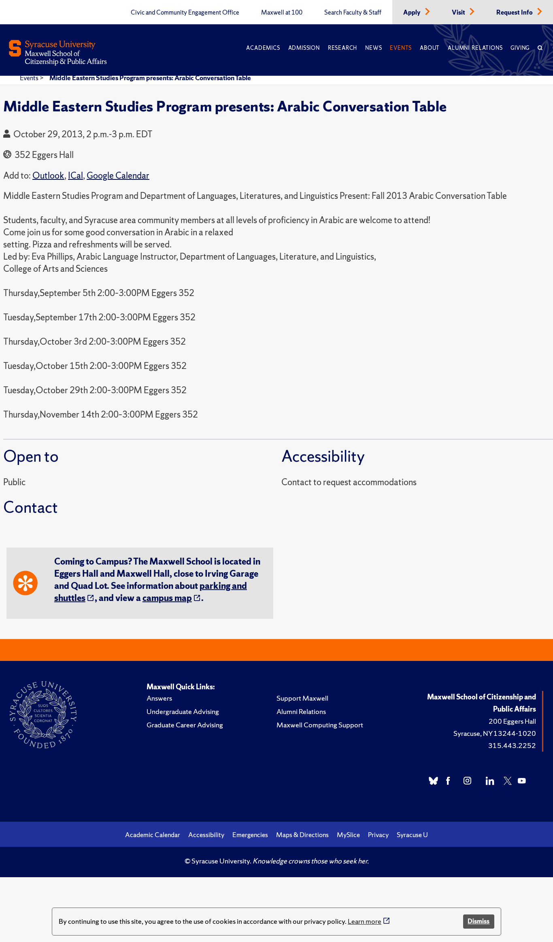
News (373, 48)
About (430, 48)
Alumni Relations (475, 48)
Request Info (515, 13)
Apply (412, 13)
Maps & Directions (302, 834)
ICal (75, 175)
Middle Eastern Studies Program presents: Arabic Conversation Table (150, 77)
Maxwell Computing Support (319, 724)
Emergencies (250, 834)
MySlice (348, 834)
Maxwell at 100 (281, 13)
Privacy (378, 834)
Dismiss (478, 921)
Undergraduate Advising (183, 711)
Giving (520, 48)
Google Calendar (118, 175)
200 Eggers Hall (512, 721)
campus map (167, 598)
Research (342, 48)
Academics (263, 48)
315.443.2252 (512, 745)
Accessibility (206, 834)
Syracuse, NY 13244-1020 (494, 733)
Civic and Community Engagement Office (185, 13)
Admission (304, 48)
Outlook (48, 175)
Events (401, 48)
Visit (459, 13)
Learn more (364, 921)
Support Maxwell (302, 698)
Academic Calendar (152, 834)
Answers (159, 698)
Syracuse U (412, 834)
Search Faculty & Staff (352, 13)
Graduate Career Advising (185, 724)
